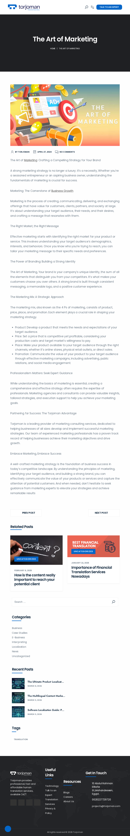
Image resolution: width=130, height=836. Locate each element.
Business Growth (62, 191)
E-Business (18, 637)
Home (52, 48)
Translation (21, 739)
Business (17, 628)
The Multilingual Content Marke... (46, 696)
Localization (19, 647)
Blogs (66, 792)
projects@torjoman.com (106, 806)
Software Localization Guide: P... (46, 710)
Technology (52, 786)
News (15, 651)
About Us (68, 801)
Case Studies (19, 633)
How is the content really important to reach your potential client (34, 580)
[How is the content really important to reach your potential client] (36, 550)
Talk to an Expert (109, 7)
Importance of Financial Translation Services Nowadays (91, 572)
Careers (68, 797)
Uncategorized (26, 559)
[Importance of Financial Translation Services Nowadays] (93, 546)
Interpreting (19, 642)
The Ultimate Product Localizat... (46, 681)
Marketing (30, 160)
